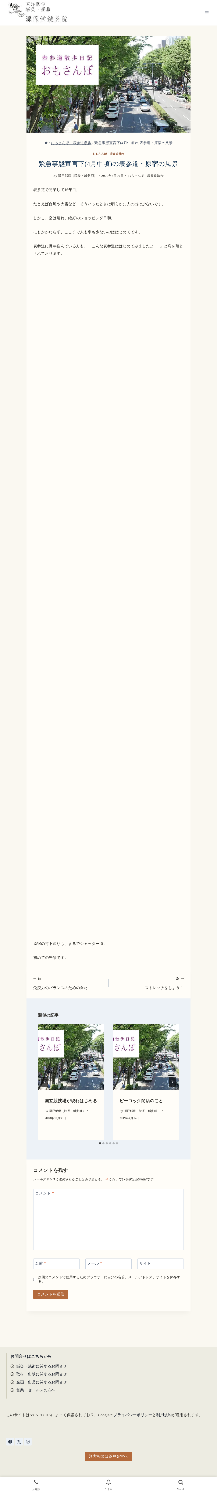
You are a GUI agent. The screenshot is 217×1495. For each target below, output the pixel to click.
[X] (19, 1441)
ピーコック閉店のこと (141, 1100)
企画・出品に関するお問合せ (41, 1382)
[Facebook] (10, 1441)
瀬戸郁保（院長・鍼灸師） (77, 175)
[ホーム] (46, 143)
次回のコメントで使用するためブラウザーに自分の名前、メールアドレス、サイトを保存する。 (109, 1279)
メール (94, 1263)
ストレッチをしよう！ (164, 983)
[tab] (100, 1143)
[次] (172, 1082)
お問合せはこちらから (31, 1356)
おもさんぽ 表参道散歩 (108, 153)
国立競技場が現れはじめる (71, 1100)
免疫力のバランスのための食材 (60, 983)
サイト (145, 1263)
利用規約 (164, 1415)
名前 (40, 1263)
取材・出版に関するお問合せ (41, 1374)
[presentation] (71, 1057)
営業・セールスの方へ (35, 1390)
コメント (44, 1193)
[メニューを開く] (207, 12)
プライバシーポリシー (132, 1415)
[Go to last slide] (44, 1082)
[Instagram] (28, 1441)
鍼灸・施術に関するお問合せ (41, 1366)
